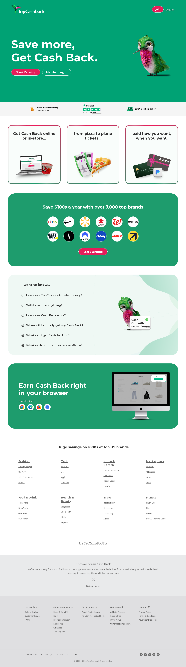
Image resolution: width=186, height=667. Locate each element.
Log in (170, 9)
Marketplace (155, 461)
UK (41, 654)
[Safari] (47, 407)
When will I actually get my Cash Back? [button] (54, 325)
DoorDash (23, 508)
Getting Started (31, 612)
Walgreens (65, 506)
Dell (62, 472)
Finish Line (150, 502)
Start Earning (25, 72)
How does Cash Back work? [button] (46, 315)
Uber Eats (22, 513)
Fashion (24, 461)
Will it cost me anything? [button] (44, 305)
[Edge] (30, 407)
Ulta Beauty (66, 511)
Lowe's (106, 486)
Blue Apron (23, 518)
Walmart (150, 466)
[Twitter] (145, 654)
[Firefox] (39, 407)
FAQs (27, 620)
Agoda (106, 518)
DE (56, 654)
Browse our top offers (93, 542)
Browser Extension (61, 620)
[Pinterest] (158, 654)
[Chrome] (22, 407)
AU (66, 654)
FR (61, 654)
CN (46, 654)
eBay (148, 477)
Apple (63, 477)
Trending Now (59, 631)
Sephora (64, 522)
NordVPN (65, 482)
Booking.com (109, 502)
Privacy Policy (145, 612)
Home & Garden (109, 463)
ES (76, 654)
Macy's (21, 482)
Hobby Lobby (109, 481)
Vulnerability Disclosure (120, 623)
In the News (115, 620)
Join (157, 9)
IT (71, 654)
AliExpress (150, 472)
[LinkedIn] (149, 654)
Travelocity (108, 513)
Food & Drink (27, 497)
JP (51, 654)
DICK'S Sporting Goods (156, 518)
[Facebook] (141, 654)
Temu (148, 482)
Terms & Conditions (147, 616)
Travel (107, 497)
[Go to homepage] (28, 9)
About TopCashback (91, 612)
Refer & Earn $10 (60, 612)
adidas (149, 513)
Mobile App (58, 623)
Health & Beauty (67, 499)
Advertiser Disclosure (148, 620)
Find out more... (93, 586)
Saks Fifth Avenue (26, 477)
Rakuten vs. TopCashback (93, 616)
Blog (55, 616)
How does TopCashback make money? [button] (54, 295)
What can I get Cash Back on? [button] (48, 335)
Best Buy (65, 466)
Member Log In (56, 72)
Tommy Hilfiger (25, 466)
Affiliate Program (117, 612)
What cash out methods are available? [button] (54, 345)
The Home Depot (111, 470)
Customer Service (32, 616)
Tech (64, 461)
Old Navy (22, 472)
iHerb (63, 517)
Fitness (151, 497)
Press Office (115, 616)
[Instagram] (153, 654)
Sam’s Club (108, 475)
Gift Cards (57, 627)
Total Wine (23, 502)
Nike (148, 508)
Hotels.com (108, 508)
